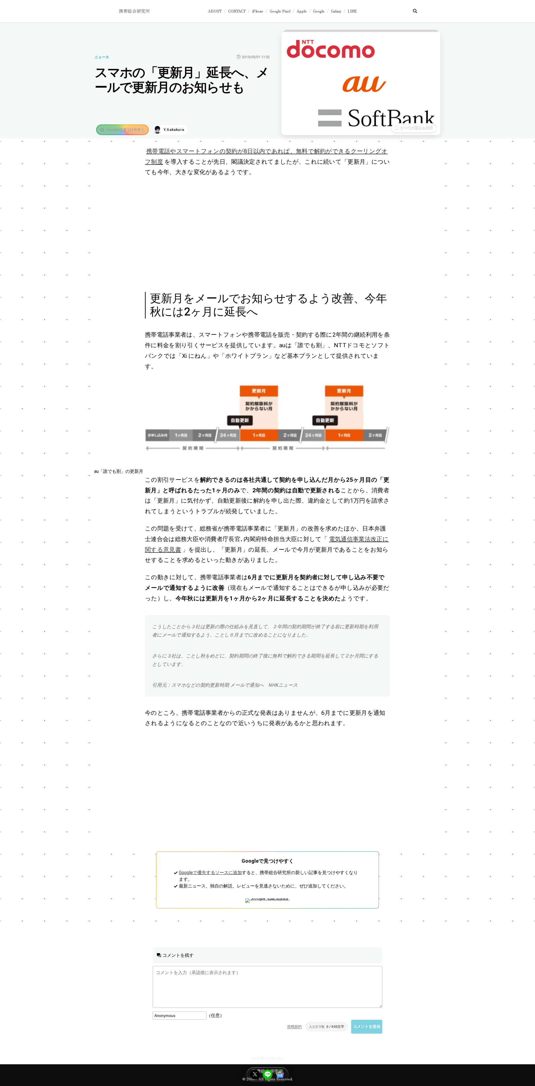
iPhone (257, 11)
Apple (302, 11)
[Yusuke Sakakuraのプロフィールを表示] (170, 130)
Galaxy (336, 11)
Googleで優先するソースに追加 (210, 872)
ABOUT (215, 11)
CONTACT (237, 11)
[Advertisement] (261, 233)
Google (319, 11)
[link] (267, 418)
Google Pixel (280, 11)
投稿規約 (294, 1026)
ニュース (102, 57)
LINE (352, 11)
